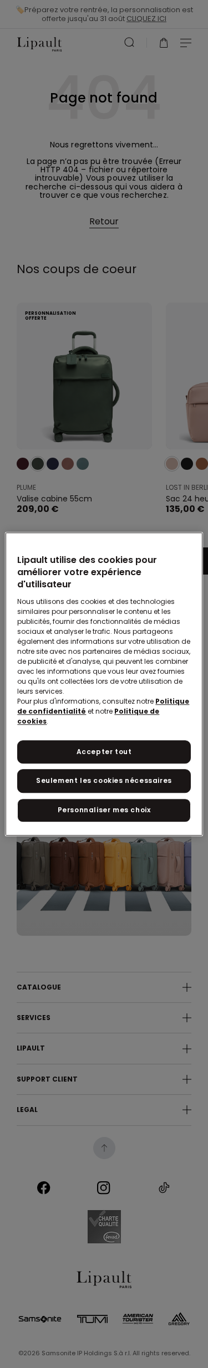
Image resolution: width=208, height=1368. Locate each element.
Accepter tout (104, 751)
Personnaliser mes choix (104, 809)
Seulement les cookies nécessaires (104, 781)
